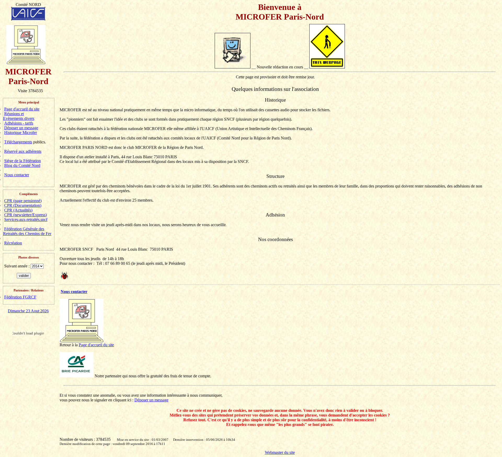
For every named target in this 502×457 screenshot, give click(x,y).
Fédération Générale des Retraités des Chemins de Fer (27, 231)
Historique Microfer (20, 132)
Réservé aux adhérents (22, 151)
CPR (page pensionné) (23, 200)
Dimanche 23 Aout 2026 (28, 311)
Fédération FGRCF (20, 297)
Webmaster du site (280, 452)
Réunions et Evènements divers (18, 116)
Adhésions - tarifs (18, 123)
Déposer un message (21, 128)
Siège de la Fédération (22, 161)
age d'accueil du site (97, 345)
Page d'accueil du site (21, 109)
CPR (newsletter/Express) (25, 215)
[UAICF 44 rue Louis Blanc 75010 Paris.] (28, 12)
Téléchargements (18, 142)
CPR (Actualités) (18, 210)
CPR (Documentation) (22, 205)
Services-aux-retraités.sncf (25, 219)
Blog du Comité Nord (22, 165)
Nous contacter (16, 175)
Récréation (13, 243)
